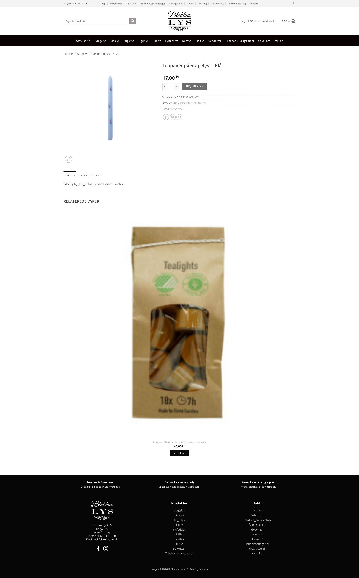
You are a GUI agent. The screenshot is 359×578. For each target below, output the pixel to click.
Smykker (82, 40)
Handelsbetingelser (257, 544)
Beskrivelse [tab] (70, 175)
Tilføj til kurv (194, 86)
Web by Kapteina (199, 569)
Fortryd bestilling (237, 3)
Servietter (214, 40)
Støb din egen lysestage (152, 3)
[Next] (77, 157)
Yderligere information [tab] (91, 175)
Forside (68, 53)
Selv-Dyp (131, 3)
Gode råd (256, 529)
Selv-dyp (256, 515)
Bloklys (114, 40)
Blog (103, 3)
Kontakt (254, 3)
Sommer (178, 109)
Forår (170, 109)
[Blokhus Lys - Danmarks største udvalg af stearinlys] (179, 21)
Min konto (256, 539)
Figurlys (143, 40)
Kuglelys (129, 40)
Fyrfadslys (171, 40)
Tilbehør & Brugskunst (239, 40)
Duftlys (186, 40)
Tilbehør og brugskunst (179, 553)
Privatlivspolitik (256, 548)
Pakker (278, 40)
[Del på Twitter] (173, 117)
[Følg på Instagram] (105, 549)
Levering (202, 3)
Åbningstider (176, 3)
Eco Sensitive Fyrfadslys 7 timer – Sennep (179, 442)
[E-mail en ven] (179, 117)
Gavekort (264, 40)
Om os (190, 3)
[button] (288, 21)
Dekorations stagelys (105, 53)
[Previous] (65, 468)
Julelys (157, 40)
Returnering (217, 3)
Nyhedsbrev (116, 3)
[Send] (132, 21)
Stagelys (100, 40)
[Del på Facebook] (166, 117)
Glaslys (199, 40)
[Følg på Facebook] (293, 3)
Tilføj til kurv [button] (179, 452)
